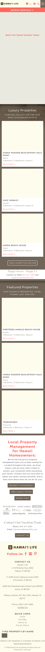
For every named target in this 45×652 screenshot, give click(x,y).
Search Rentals (21, 10)
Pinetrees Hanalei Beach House (21, 330)
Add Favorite (40, 124)
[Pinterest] (35, 554)
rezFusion (27, 650)
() (30, 4)
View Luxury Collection (22, 263)
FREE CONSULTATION (21, 492)
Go (4, 635)
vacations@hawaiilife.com (22, 278)
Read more (8, 164)
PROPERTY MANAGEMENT (21, 485)
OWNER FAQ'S (22, 498)
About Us (22, 622)
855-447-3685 (28, 275)
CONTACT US (22, 535)
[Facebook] (25, 554)
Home (22, 617)
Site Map (22, 620)
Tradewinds (10, 422)
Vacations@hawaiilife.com (25, 529)
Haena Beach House (14, 245)
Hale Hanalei (10, 200)
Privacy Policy (22, 625)
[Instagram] (30, 554)
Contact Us (23, 608)
